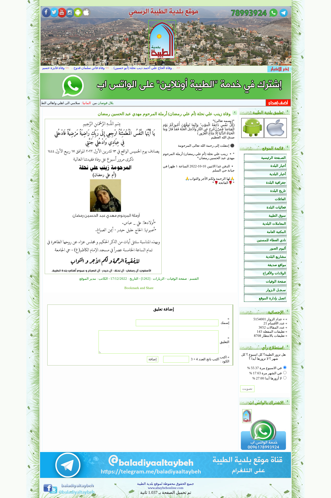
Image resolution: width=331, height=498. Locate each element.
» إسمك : (225, 323)
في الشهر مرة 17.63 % (265, 373)
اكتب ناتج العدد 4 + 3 (205, 359)
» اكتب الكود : (224, 359)
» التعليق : (224, 342)
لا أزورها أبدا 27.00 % (267, 378)
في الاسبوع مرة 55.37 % (264, 368)
